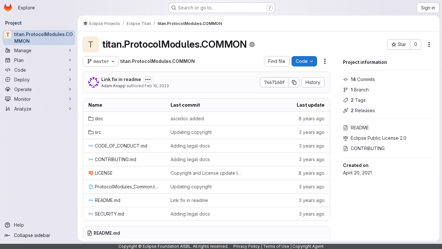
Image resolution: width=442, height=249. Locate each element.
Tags (358, 100)
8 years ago (312, 118)
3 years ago (312, 132)
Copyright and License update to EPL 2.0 (206, 173)
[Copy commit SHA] (294, 82)
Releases (363, 110)
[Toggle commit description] (148, 79)
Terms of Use (276, 246)
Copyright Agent (308, 246)
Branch (360, 89)
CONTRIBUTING (368, 148)
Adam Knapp (113, 85)
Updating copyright (191, 132)
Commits (363, 79)
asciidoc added (187, 118)
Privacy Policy (246, 246)
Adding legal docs (190, 145)
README (360, 127)
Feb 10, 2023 (157, 85)
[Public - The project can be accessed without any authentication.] (252, 44)
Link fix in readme (121, 79)
